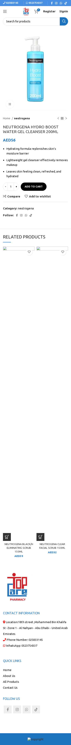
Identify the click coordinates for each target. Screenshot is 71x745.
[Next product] (66, 118)
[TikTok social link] (65, 3)
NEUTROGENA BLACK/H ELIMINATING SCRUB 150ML (19, 547)
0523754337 (29, 645)
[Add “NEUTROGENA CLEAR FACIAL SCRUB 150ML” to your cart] (40, 537)
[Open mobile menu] (5, 11)
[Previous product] (58, 118)
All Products (11, 681)
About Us (9, 675)
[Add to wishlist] (29, 251)
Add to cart (34, 186)
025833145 (11, 3)
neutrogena (22, 118)
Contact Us (10, 687)
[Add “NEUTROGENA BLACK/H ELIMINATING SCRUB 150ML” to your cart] (7, 537)
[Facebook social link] (52, 3)
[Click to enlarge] (10, 104)
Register (49, 11)
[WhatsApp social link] (61, 3)
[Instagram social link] (56, 3)
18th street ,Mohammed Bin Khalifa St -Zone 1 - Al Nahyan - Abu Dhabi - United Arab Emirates (35, 627)
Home (7, 118)
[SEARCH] (64, 21)
